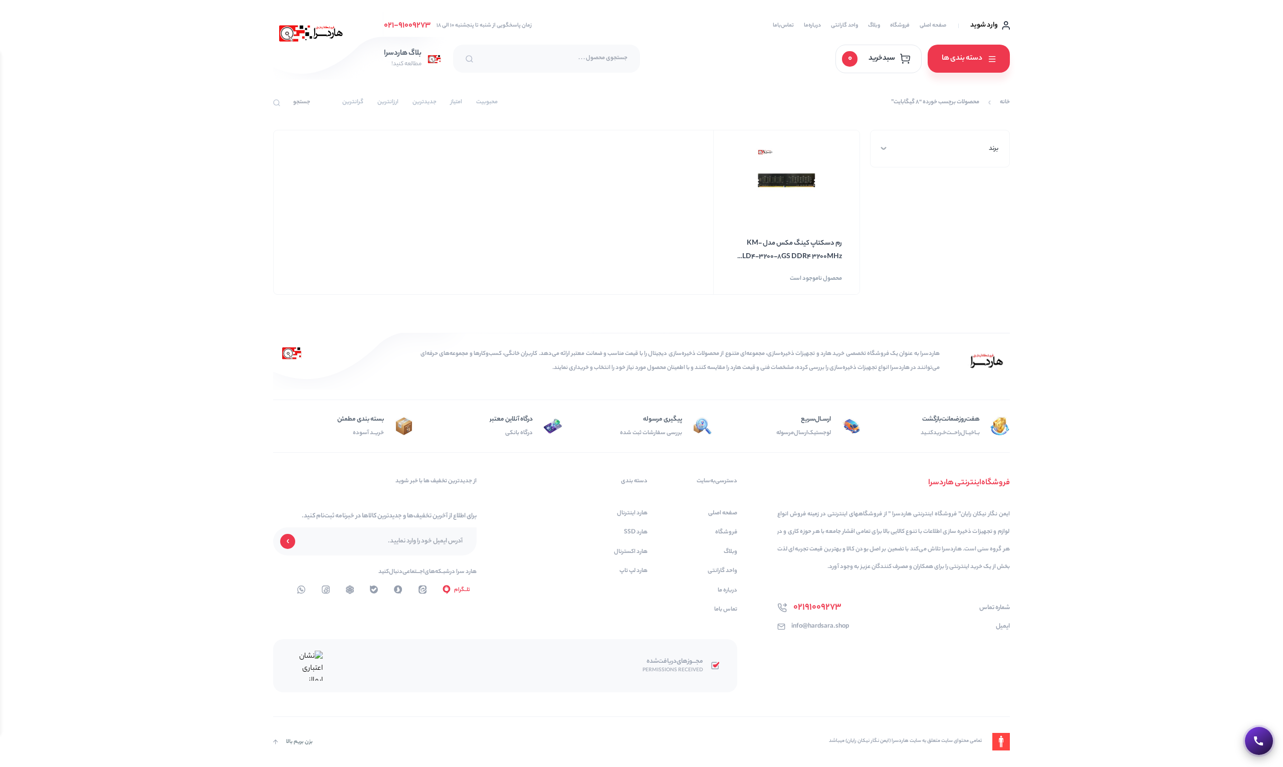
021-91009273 (407, 26)
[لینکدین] (422, 589)
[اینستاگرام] (398, 589)
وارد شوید (984, 25)
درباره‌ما (812, 25)
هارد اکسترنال (631, 552)
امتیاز (456, 102)
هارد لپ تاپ (633, 571)
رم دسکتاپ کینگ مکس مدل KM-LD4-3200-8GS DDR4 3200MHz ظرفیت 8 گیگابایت (792, 251)
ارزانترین (387, 102)
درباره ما (727, 591)
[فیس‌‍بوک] (326, 589)
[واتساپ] (350, 589)
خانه (1005, 102)
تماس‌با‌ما (783, 25)
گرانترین (352, 102)
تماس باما (725, 610)
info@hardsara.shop (820, 626)
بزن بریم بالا (299, 741)
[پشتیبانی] (1259, 741)
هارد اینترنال (632, 513)
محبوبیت (487, 102)
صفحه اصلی (933, 25)
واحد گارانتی (844, 25)
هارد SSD (636, 532)
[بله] (374, 589)
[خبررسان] (301, 589)
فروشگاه (900, 25)
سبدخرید (872, 59)
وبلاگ (874, 25)
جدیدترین (424, 102)
